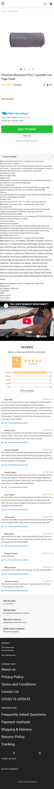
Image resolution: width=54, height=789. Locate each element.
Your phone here (7, 647)
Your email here (7, 650)
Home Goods (13, 11)
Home (3, 11)
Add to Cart (27, 129)
